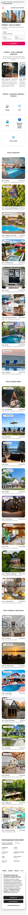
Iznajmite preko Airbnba (17, 8)
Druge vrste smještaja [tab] (7, 843)
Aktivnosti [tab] (17, 843)
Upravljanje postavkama (13, 905)
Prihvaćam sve (13, 897)
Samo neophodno (13, 901)
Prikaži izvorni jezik (7, 3)
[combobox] (13, 34)
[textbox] (7, 39)
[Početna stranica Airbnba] (3, 7)
